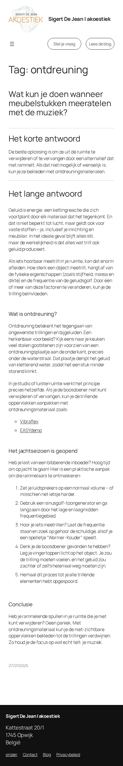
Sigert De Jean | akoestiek (79, 19)
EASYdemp (31, 430)
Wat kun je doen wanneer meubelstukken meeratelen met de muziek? (60, 103)
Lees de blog (100, 44)
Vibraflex (29, 421)
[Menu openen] (12, 44)
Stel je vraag (64, 44)
